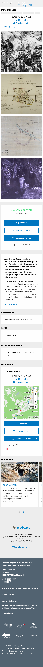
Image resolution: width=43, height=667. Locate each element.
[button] (25, 5)
